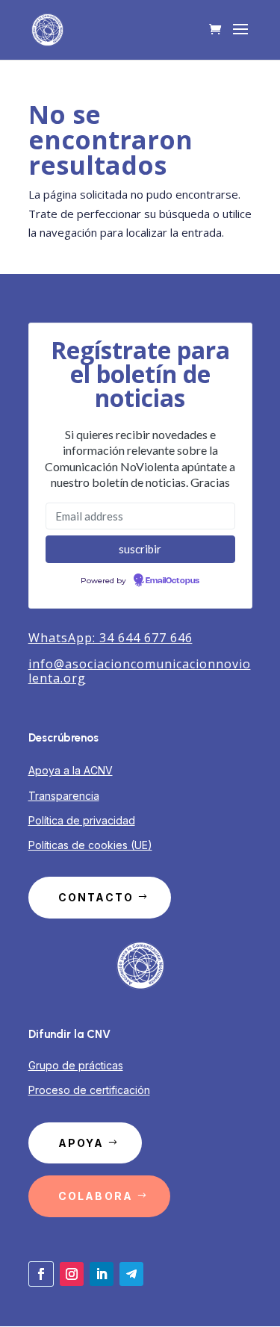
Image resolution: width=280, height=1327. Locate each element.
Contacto (96, 897)
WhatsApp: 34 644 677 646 (110, 638)
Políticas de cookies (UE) (90, 845)
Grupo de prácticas (75, 1065)
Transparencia (63, 795)
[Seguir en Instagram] (72, 1274)
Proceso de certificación (89, 1090)
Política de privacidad (81, 820)
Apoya (81, 1143)
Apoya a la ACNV (70, 770)
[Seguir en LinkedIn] (101, 1274)
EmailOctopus (172, 581)
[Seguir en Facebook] (41, 1274)
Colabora (96, 1196)
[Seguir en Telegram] (131, 1274)
